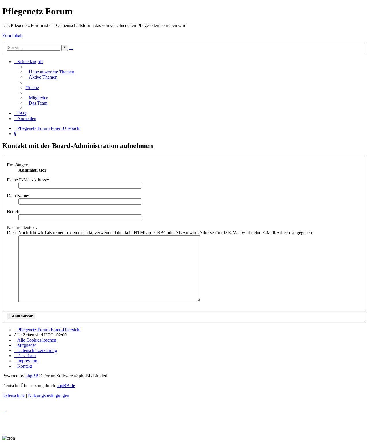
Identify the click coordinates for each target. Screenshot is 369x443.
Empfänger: (17, 164)
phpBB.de (65, 385)
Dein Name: (18, 195)
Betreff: (14, 211)
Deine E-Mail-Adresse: (28, 179)
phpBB (32, 375)
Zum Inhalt (12, 35)
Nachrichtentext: (22, 227)
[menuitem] (49, 71)
